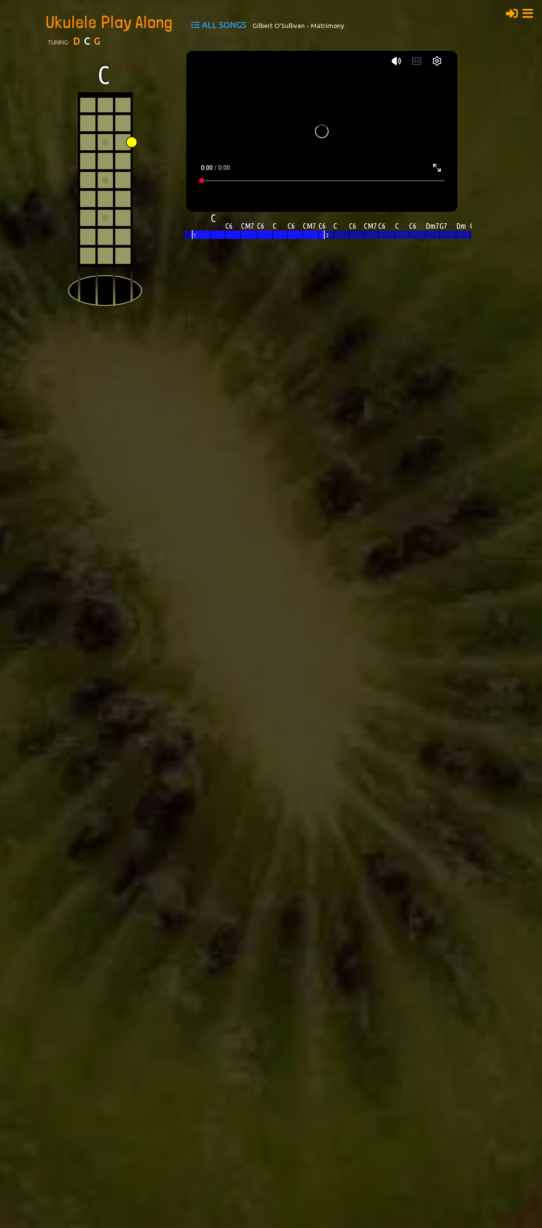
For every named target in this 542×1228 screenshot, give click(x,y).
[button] (530, 12)
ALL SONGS (224, 25)
